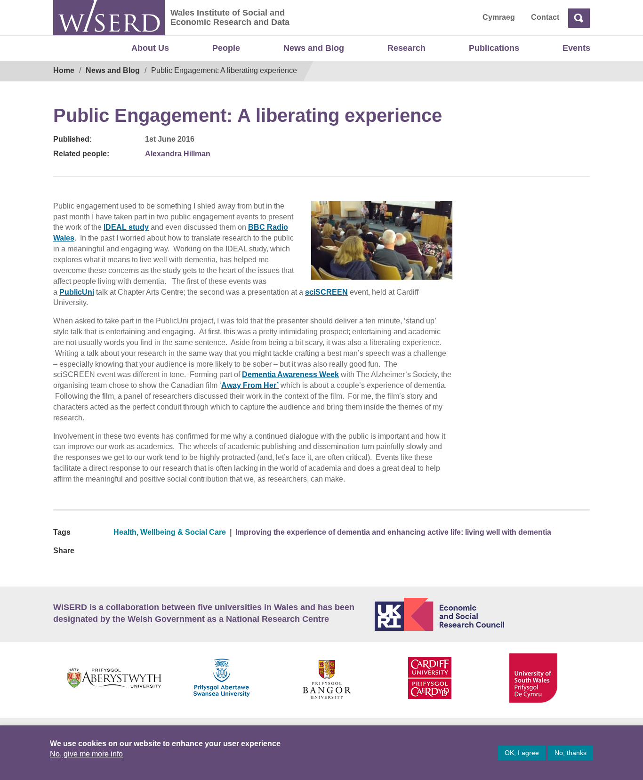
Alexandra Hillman (177, 154)
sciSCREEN (326, 292)
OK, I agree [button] (522, 752)
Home (63, 70)
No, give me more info (86, 754)
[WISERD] (109, 17)
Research (406, 48)
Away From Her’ (250, 385)
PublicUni (76, 292)
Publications (494, 48)
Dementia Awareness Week (290, 374)
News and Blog (313, 48)
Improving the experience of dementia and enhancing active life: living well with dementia (393, 532)
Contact (545, 17)
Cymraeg (498, 17)
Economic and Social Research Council (482, 614)
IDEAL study (126, 227)
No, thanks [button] (571, 752)
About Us (150, 48)
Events (576, 48)
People (226, 48)
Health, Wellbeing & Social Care (169, 532)
